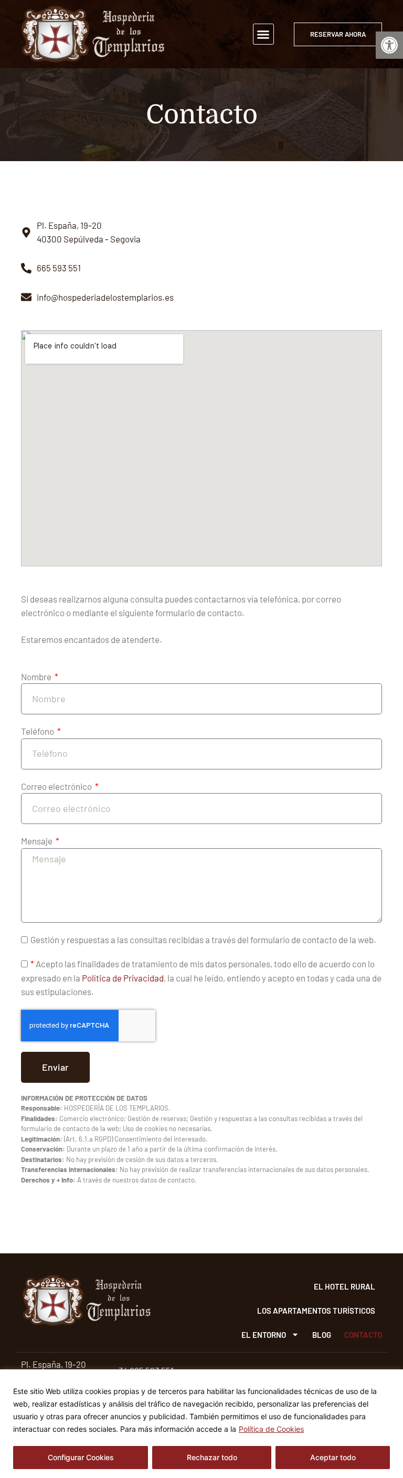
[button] (389, 45)
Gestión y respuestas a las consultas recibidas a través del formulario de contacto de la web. (203, 939)
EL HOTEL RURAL (344, 1286)
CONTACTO (363, 1334)
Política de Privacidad (123, 978)
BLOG (321, 1334)
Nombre (37, 676)
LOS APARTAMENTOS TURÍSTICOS (316, 1310)
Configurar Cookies (81, 1457)
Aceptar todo (333, 1457)
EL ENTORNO (263, 1334)
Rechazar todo (212, 1457)
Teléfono (38, 731)
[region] (201, 1423)
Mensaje (37, 841)
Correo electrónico (57, 786)
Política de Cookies (271, 1428)
